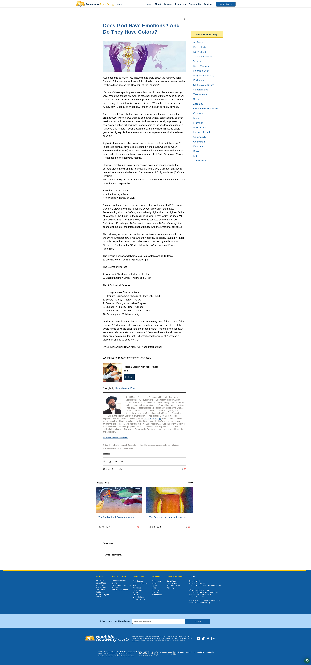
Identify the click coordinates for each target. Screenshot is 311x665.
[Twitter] (203, 638)
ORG (119, 4)
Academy (106, 4)
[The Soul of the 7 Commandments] (119, 500)
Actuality (170, 588)
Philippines (156, 581)
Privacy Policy (199, 652)
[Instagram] (213, 638)
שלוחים (114, 583)
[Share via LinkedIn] (116, 461)
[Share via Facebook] (104, 461)
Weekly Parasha (173, 585)
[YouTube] (198, 638)
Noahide (92, 4)
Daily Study (171, 581)
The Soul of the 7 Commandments (116, 517)
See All (190, 482)
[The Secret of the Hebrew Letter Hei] (169, 500)
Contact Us (210, 652)
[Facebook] (208, 638)
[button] (158, 4)
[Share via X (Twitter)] (110, 461)
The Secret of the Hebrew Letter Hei (167, 517)
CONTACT (192, 576)
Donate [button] (181, 652)
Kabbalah (106, 454)
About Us (189, 652)
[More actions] (184, 18)
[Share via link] (122, 461)
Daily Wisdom (172, 583)
